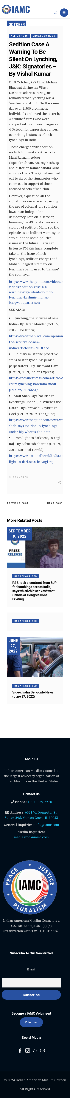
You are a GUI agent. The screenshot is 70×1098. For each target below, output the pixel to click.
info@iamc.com (46, 824)
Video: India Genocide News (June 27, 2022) (32, 694)
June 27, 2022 (13, 645)
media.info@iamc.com (31, 837)
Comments (20, 477)
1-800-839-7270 (39, 802)
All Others (19, 36)
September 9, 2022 (20, 534)
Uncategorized (44, 36)
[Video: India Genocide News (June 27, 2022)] (35, 657)
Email (31, 969)
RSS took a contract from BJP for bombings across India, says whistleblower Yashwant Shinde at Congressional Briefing (34, 591)
